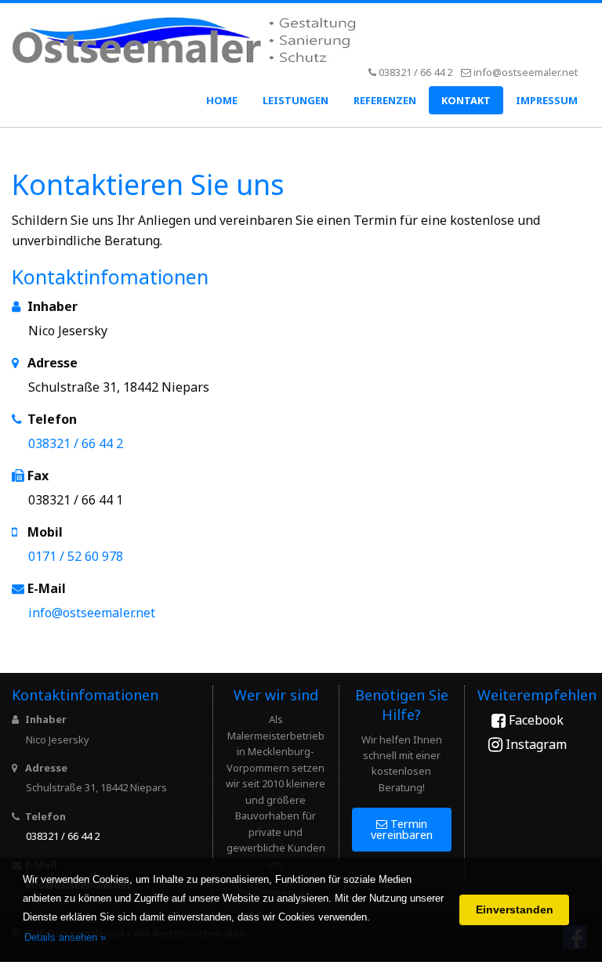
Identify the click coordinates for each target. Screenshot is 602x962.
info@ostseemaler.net (525, 72)
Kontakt (466, 100)
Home (222, 100)
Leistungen (295, 100)
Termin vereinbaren (402, 829)
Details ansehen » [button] (65, 937)
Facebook (535, 720)
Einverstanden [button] (514, 909)
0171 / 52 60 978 (75, 556)
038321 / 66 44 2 (415, 72)
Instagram (534, 744)
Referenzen (385, 100)
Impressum (547, 100)
